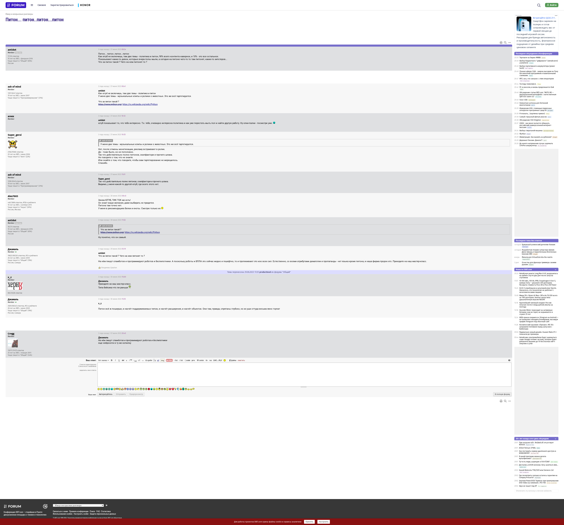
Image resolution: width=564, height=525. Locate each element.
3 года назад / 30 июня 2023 (112, 277)
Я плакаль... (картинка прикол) (532, 114)
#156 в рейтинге (29, 203)
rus (210, 360)
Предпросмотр (136, 394)
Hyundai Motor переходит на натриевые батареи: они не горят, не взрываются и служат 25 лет (536, 312)
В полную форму (502, 394)
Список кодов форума (88, 364)
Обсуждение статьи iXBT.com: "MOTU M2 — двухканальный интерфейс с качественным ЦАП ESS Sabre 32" (537, 94)
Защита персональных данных (103, 513)
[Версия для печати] (501, 42)
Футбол (522, 134)
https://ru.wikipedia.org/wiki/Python (140, 104)
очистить (241, 360)
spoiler (149, 360)
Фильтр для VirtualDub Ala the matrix (537, 257)
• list (176, 360)
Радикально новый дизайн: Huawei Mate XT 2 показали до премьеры (537, 333)
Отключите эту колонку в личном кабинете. (534, 491)
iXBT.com (57, 518)
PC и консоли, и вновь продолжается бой (536, 87)
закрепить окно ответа (87, 370)
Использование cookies (62, 513)
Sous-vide (523, 100)
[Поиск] (539, 5)
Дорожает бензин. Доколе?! (530, 140)
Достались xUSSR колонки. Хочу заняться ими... (538, 465)
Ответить (506, 49)
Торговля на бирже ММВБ (530, 58)
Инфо (498, 49)
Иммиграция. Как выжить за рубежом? (535, 137)
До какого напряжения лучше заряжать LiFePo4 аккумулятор (536, 144)
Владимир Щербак (109, 268)
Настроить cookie (81, 513)
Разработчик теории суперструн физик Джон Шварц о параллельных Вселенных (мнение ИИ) (539, 252)
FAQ (98, 511)
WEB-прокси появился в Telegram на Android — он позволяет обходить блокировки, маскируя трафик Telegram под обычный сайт (538, 319)
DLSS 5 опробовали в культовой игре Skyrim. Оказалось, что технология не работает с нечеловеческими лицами (538, 290)
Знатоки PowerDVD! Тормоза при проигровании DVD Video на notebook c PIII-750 (538, 482)
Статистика (106, 511)
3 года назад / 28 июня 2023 (112, 196)
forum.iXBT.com (108, 518)
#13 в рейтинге (32, 256)
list (181, 360)
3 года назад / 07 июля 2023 (112, 333)
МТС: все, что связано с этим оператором (536, 79)
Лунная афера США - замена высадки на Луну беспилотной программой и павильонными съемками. (538, 73)
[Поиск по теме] (505, 42)
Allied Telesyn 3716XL (527, 448)
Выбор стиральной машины (531, 131)
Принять (309, 522)
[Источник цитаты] (157, 93)
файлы (233, 360)
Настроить (323, 522)
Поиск (92, 511)
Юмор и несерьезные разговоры (19, 14)
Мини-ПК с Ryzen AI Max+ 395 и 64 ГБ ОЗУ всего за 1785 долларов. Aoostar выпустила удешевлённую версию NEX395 (538, 297)
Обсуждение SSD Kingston (530, 120)
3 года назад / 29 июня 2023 (112, 249)
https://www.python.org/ (110, 104)
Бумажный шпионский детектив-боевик (538, 245)
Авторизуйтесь (105, 394)
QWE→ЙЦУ (217, 360)
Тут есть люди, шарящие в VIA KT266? (534, 462)
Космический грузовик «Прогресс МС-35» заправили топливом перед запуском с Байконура (536, 327)
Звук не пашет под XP (528, 486)
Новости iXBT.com (524, 269)
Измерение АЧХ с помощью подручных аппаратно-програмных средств (535, 109)
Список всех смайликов (87, 366)
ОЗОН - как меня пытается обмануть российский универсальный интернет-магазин (535, 125)
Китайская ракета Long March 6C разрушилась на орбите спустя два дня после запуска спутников (538, 275)
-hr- (206, 360)
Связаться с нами (60, 511)
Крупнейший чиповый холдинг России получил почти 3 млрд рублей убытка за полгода (536, 305)
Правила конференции (78, 511)
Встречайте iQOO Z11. (544, 17)
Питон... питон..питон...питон (35, 19)
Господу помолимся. (527, 84)
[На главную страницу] (16, 5)
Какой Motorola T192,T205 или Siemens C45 (536, 470)
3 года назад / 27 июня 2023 (112, 49)
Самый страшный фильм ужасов (533, 117)
